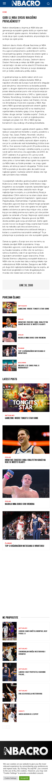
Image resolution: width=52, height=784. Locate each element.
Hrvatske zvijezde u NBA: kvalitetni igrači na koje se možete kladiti (33, 323)
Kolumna (22, 362)
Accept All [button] (24, 778)
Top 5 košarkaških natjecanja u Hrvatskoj (31, 352)
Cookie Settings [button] (10, 778)
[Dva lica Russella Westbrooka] (10, 692)
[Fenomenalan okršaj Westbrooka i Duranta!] (10, 651)
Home (5, 12)
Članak (21, 348)
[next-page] (8, 727)
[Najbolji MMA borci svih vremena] (10, 336)
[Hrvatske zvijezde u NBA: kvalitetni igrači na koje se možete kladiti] (10, 322)
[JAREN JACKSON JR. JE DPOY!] (10, 713)
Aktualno (22, 306)
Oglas (20, 319)
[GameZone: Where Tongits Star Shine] (10, 307)
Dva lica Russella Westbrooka (30, 693)
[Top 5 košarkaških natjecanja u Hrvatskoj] (10, 351)
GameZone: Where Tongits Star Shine (33, 308)
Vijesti (21, 711)
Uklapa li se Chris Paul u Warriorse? (28, 366)
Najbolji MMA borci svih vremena (32, 337)
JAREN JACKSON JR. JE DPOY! (28, 714)
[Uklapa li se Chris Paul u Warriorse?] (10, 365)
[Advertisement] (26, 582)
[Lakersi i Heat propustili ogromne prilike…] (10, 672)
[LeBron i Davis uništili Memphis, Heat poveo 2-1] (10, 631)
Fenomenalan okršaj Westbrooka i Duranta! (32, 652)
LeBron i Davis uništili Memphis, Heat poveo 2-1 (33, 632)
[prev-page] (4, 727)
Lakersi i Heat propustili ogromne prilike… (32, 673)
